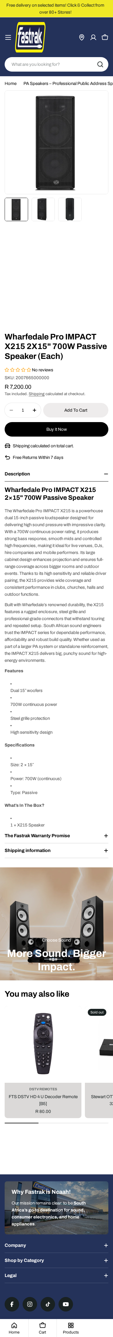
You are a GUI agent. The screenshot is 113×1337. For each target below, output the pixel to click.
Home (11, 83)
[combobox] (56, 64)
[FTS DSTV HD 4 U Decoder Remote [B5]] (43, 1044)
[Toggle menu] (8, 37)
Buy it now (56, 429)
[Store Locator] (81, 37)
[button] (18, 370)
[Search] (100, 64)
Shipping (37, 394)
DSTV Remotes (43, 1089)
